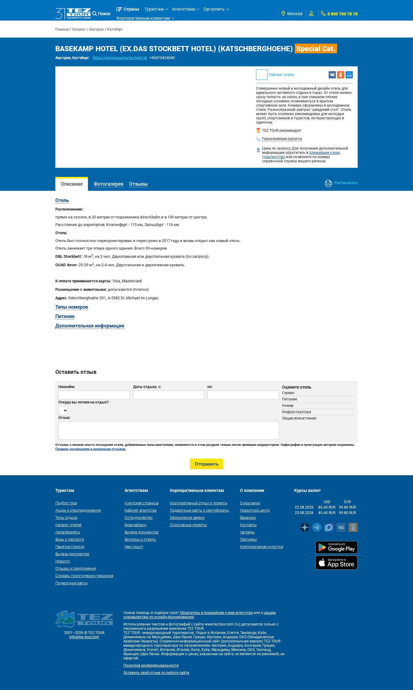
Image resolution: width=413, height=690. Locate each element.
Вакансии (248, 517)
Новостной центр (255, 510)
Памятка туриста (69, 546)
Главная (62, 29)
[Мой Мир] (349, 74)
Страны (131, 9)
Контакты (248, 524)
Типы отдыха (66, 517)
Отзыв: (64, 417)
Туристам (154, 9)
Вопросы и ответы (140, 539)
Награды (247, 531)
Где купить (214, 9)
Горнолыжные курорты (282, 139)
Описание (72, 184)
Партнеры (248, 539)
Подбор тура (66, 502)
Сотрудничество (139, 517)
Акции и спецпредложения (78, 510)
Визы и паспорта (69, 539)
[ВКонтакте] (332, 74)
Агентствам (183, 9)
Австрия (96, 29)
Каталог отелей (68, 524)
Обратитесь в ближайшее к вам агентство (216, 613)
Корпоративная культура (261, 546)
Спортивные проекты (188, 524)
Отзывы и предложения (75, 568)
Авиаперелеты (67, 531)
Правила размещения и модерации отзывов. (90, 449)
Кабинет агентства (140, 510)
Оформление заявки (187, 517)
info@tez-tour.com (84, 637)
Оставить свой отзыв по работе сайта (156, 673)
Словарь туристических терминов (84, 575)
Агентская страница (141, 502)
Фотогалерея (108, 184)
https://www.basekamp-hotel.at (120, 57)
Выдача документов (72, 553)
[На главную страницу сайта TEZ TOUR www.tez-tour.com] (73, 13)
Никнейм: (66, 386)
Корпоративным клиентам (143, 18)
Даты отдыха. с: (147, 386)
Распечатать (345, 183)
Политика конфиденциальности (151, 665)
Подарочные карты (71, 582)
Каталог (79, 29)
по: (210, 386)
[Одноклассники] (340, 74)
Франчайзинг (136, 524)
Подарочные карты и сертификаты (199, 510)
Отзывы (138, 184)
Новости (62, 561)
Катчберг (115, 29)
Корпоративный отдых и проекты (198, 502)
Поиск (104, 13)
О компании (250, 502)
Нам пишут (134, 546)
